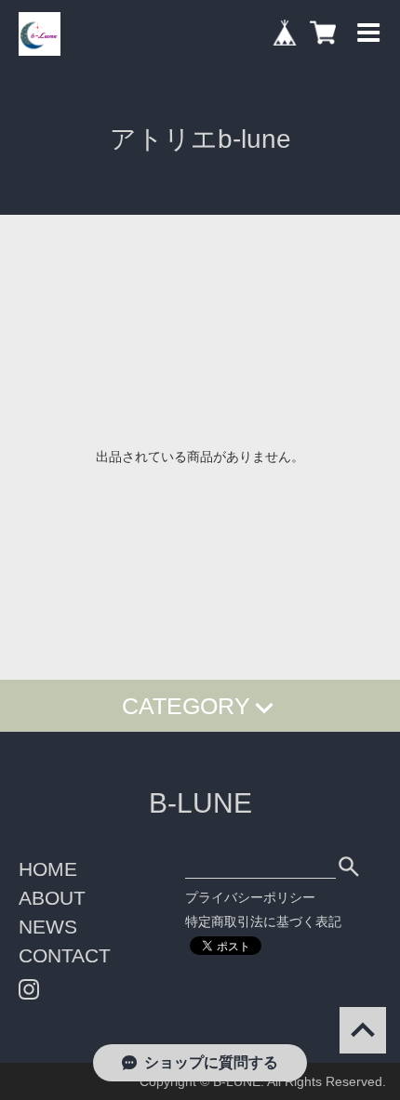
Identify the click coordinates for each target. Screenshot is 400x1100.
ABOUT (52, 897)
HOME (48, 869)
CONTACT (65, 955)
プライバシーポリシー (250, 897)
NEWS (48, 926)
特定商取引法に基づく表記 (263, 921)
